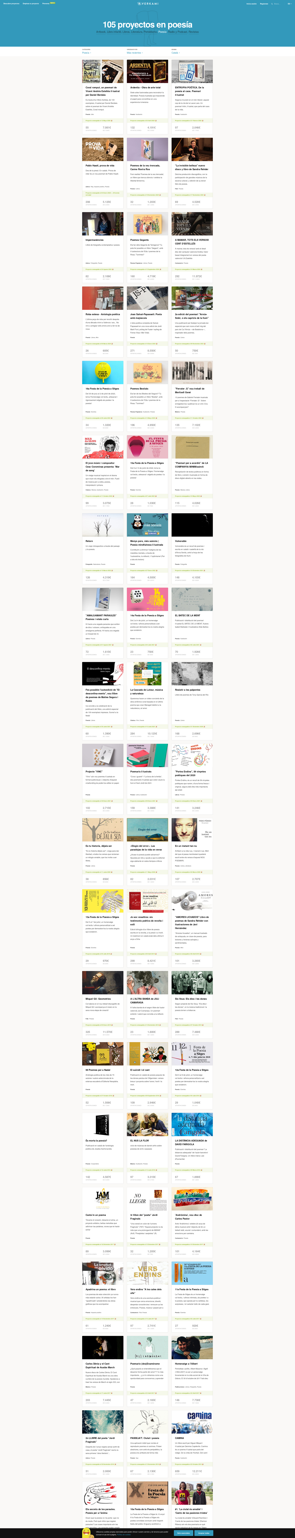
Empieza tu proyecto (31, 3)
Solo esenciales (183, 1533)
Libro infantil (114, 32)
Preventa (45, 3)
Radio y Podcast (177, 32)
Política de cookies (124, 1534)
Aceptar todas (203, 1533)
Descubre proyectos (11, 3)
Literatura (136, 32)
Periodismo (150, 32)
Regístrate (264, 4)
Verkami (148, 3)
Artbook (100, 32)
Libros (126, 32)
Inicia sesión (252, 4)
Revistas (194, 32)
